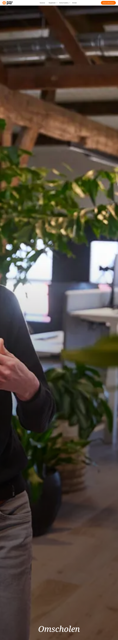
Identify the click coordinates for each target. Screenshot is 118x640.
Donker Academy (64, 2)
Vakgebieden (52, 2)
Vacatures (42, 2)
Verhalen (74, 2)
